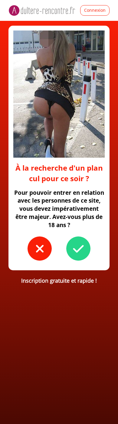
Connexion (95, 10)
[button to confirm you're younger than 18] (40, 248)
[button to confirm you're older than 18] (78, 248)
